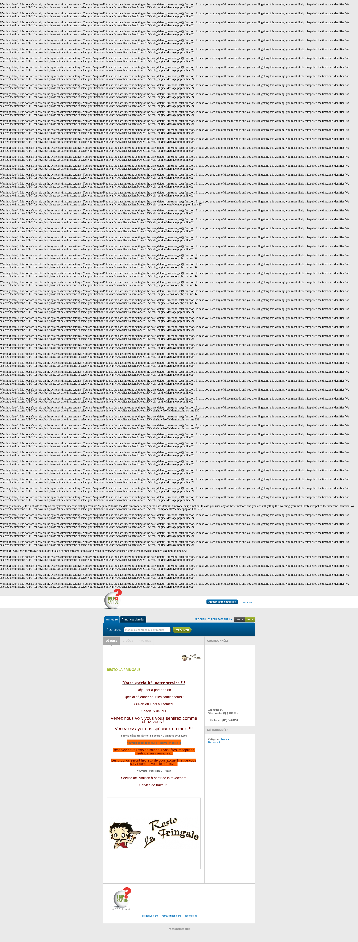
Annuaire (112, 619)
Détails (111, 640)
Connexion (247, 602)
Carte (239, 619)
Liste (250, 619)
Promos (145, 640)
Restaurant (214, 742)
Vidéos (128, 640)
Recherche (114, 629)
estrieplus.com (150, 915)
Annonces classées (133, 619)
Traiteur (225, 739)
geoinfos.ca (191, 915)
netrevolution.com (171, 915)
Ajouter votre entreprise (222, 601)
